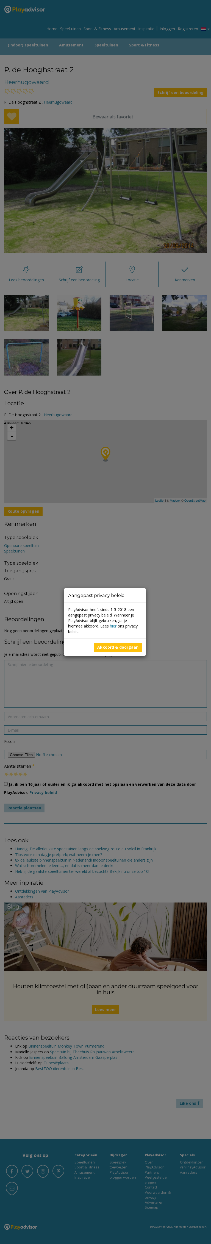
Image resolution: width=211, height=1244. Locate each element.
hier (113, 626)
